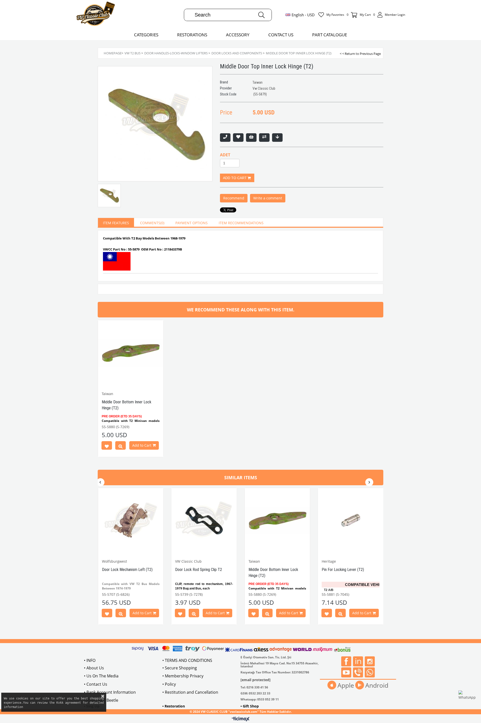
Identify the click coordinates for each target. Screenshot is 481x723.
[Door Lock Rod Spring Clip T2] (204, 520)
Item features (116, 222)
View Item (120, 446)
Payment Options (191, 222)
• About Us (94, 668)
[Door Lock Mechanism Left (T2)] (131, 520)
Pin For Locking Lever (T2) (343, 569)
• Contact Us (95, 684)
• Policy (169, 684)
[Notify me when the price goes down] (277, 137)
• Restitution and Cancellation (190, 692)
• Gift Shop (250, 706)
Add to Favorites (106, 446)
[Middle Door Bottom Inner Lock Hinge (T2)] (130, 353)
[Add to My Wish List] (251, 137)
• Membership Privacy (182, 676)
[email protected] (256, 679)
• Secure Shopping (179, 668)
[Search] (261, 15)
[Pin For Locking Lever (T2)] (350, 520)
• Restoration (173, 706)
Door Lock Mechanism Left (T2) (127, 569)
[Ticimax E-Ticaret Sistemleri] (241, 719)
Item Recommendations (241, 222)
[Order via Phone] (225, 137)
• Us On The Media (101, 676)
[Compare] (264, 137)
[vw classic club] (95, 15)
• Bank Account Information (110, 692)
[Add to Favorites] (238, 137)
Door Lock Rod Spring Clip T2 (198, 569)
